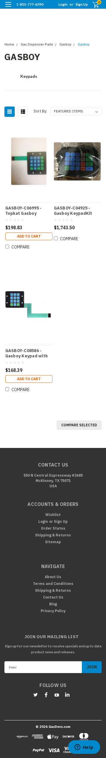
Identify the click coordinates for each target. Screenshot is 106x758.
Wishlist (53, 514)
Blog (53, 604)
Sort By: (40, 111)
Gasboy (65, 44)
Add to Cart (29, 236)
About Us (53, 577)
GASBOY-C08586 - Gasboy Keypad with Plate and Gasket (26, 353)
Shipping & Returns (53, 535)
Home (9, 44)
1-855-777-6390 (29, 4)
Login (62, 4)
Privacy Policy (53, 611)
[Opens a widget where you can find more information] (84, 747)
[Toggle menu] (8, 8)
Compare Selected (79, 425)
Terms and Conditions (53, 583)
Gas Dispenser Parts (37, 44)
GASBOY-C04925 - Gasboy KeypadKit (73, 211)
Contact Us (53, 597)
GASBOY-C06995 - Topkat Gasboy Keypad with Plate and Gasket (24, 211)
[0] (92, 4)
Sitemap (53, 542)
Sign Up (81, 4)
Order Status (53, 528)
